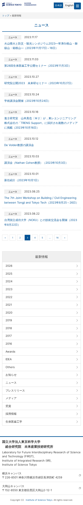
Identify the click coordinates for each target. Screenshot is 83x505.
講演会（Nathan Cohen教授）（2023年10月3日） (36, 162)
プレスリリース (15, 390)
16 (57, 237)
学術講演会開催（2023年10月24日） (27, 100)
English (69, 5)
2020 (9, 312)
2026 (9, 265)
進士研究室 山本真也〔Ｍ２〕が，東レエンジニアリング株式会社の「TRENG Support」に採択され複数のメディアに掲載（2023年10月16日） (41, 122)
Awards (10, 351)
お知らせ (11, 374)
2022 (9, 297)
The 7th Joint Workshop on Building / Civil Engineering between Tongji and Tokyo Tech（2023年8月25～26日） (41, 200)
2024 (9, 281)
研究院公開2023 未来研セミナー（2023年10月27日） (39, 83)
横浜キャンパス (11, 473)
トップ (5, 15)
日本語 (58, 5)
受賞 (8, 406)
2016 (9, 343)
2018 (9, 328)
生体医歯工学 (14, 421)
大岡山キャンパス (13, 486)
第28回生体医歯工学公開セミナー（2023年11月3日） (37, 65)
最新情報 (41, 257)
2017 (9, 335)
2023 (9, 289)
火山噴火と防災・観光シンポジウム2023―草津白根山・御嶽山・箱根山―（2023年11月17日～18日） (40, 46)
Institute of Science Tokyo (39, 500)
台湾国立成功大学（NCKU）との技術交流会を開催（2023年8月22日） (40, 222)
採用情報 (11, 413)
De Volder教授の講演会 (19, 145)
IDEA (9, 359)
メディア (11, 398)
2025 (9, 273)
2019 (9, 320)
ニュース (11, 382)
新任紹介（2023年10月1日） (22, 180)
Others (10, 367)
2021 (9, 304)
